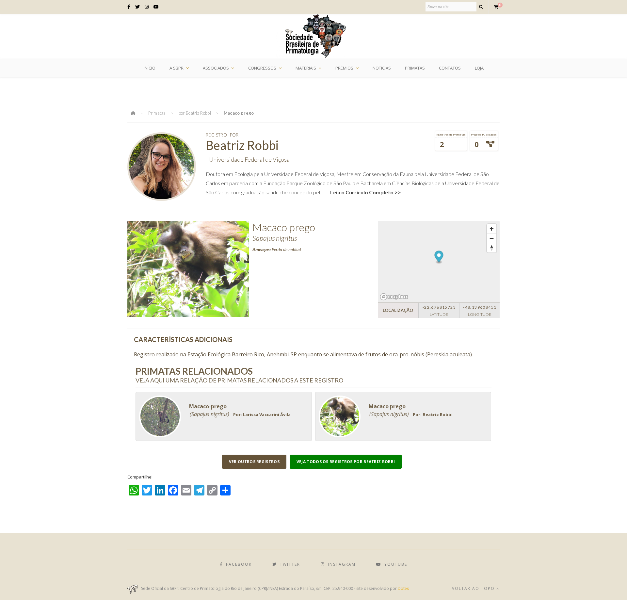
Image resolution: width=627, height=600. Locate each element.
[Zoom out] (491, 238)
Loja (479, 68)
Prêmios (344, 68)
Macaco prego (239, 113)
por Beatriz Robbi (195, 113)
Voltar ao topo (474, 588)
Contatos (450, 68)
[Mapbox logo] (394, 296)
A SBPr (176, 68)
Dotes (403, 588)
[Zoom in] (491, 229)
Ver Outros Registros (254, 461)
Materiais (306, 68)
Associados (216, 68)
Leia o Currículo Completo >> (365, 192)
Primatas (415, 68)
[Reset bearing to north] (491, 247)
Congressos (262, 68)
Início (149, 68)
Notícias (382, 68)
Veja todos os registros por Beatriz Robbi (346, 461)
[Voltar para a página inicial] (133, 113)
